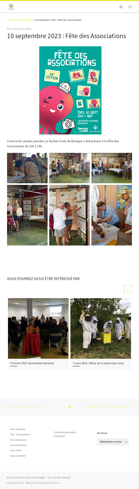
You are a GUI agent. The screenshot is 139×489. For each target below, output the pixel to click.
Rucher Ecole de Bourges (30, 477)
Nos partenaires (18, 439)
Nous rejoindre (17, 429)
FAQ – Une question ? (21, 434)
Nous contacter (18, 455)
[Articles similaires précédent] (119, 289)
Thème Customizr (51, 483)
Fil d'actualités (25, 20)
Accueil (11, 20)
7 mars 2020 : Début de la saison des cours (98, 363)
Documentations (18, 445)
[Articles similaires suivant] (128, 289)
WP (22, 483)
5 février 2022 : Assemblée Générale (32, 363)
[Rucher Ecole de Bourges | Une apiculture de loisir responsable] (11, 6)
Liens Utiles (16, 450)
